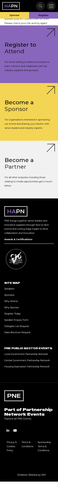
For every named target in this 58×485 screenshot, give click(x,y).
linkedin (7, 430)
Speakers (9, 288)
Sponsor (14, 15)
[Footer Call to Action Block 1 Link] (29, 54)
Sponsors (9, 295)
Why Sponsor (11, 307)
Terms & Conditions (27, 444)
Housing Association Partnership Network (26, 366)
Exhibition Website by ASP (31, 474)
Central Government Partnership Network (27, 360)
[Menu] (51, 6)
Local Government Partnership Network (26, 354)
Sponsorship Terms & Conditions (44, 446)
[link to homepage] (11, 6)
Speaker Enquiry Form (16, 320)
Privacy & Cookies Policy (12, 446)
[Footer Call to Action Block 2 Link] (29, 112)
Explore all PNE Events (17, 418)
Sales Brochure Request (17, 332)
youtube (15, 430)
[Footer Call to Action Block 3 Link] (29, 169)
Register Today (12, 313)
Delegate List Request (16, 326)
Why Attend (11, 301)
